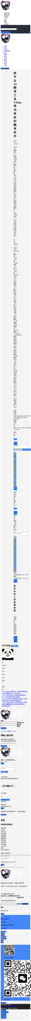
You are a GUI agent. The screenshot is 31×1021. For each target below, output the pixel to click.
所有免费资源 (5, 68)
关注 (12, 646)
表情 (15, 536)
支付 (2, 808)
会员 (6, 24)
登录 (2, 32)
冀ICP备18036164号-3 (8, 1006)
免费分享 (7, 15)
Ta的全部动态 (6, 706)
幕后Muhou (14, 1004)
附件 (15, 576)
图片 (15, 573)
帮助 (5, 22)
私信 (16, 646)
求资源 (6, 16)
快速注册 (7, 32)
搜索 (2, 763)
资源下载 (7, 13)
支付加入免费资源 (15, 639)
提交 (2, 864)
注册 (14, 731)
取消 (15, 487)
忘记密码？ (4, 731)
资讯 (5, 20)
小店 (5, 18)
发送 (5, 746)
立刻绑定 (3, 814)
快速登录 (3, 728)
